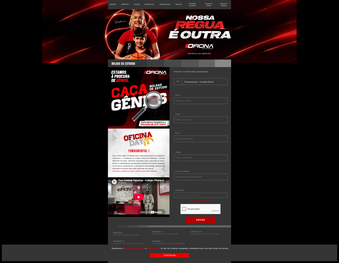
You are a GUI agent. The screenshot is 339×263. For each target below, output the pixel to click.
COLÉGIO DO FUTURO (208, 5)
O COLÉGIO (136, 4)
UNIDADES (113, 4)
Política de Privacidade (201, 200)
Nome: (177, 95)
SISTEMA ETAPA (149, 4)
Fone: (177, 133)
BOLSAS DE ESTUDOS (223, 5)
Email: (177, 114)
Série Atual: (179, 190)
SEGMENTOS (125, 4)
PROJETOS (178, 4)
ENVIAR (200, 220)
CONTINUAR (170, 255)
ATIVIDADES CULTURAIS (192, 5)
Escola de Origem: (182, 171)
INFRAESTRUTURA (165, 4)
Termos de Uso (153, 248)
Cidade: (178, 152)
